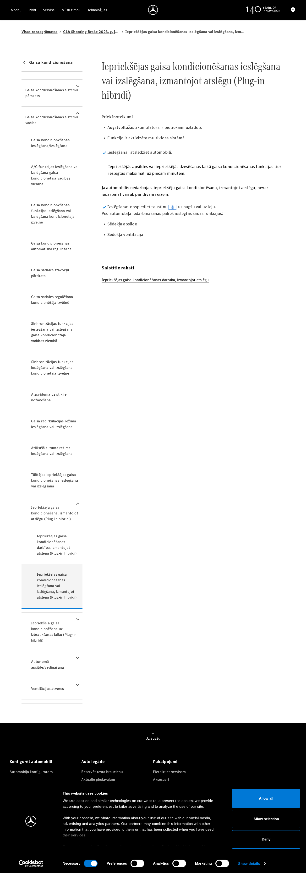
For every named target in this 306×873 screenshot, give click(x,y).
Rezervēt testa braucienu (102, 771)
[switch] (137, 863)
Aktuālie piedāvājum (98, 779)
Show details (249, 864)
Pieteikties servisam (169, 771)
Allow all (266, 798)
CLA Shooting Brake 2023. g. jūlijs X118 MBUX (91, 31)
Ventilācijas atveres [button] (47, 688)
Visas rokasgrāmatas (40, 31)
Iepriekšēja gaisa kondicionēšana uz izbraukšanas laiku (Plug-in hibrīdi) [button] (53, 632)
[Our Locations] (293, 10)
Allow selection (266, 819)
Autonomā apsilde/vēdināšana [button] (47, 664)
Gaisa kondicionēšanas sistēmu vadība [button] (51, 120)
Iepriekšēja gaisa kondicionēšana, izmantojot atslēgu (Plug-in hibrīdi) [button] (54, 513)
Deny (266, 839)
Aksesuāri (161, 779)
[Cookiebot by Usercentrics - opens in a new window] (31, 863)
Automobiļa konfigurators (31, 771)
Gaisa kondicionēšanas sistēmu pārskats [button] (51, 92)
